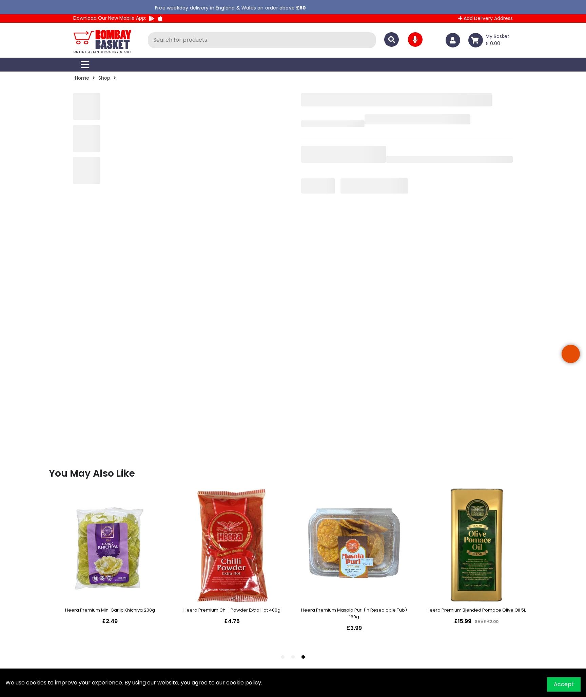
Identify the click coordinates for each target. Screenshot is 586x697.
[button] (571, 354)
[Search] (391, 39)
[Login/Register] (454, 40)
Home (82, 78)
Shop (104, 78)
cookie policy (243, 682)
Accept (564, 684)
